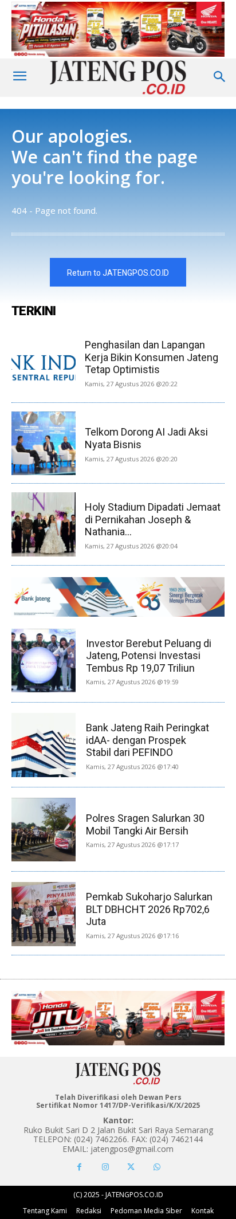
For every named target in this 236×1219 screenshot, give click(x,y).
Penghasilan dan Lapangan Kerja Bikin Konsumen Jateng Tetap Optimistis (151, 357)
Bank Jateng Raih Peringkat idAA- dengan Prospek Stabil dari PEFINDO (147, 740)
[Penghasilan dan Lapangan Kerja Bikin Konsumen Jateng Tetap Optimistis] (43, 362)
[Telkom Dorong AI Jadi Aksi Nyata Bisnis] (43, 443)
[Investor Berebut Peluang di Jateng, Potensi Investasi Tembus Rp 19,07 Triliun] (43, 660)
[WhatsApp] (157, 1167)
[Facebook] (79, 1167)
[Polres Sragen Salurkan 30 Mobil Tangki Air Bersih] (43, 829)
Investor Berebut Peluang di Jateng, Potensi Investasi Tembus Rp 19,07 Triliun (148, 655)
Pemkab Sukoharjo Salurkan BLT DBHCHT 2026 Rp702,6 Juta (149, 909)
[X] (131, 1167)
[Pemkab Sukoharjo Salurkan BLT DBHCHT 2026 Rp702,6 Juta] (43, 914)
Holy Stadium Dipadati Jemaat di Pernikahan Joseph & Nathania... (153, 519)
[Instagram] (105, 1167)
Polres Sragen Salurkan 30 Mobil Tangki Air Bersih (145, 824)
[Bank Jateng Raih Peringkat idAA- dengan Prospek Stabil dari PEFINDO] (43, 745)
